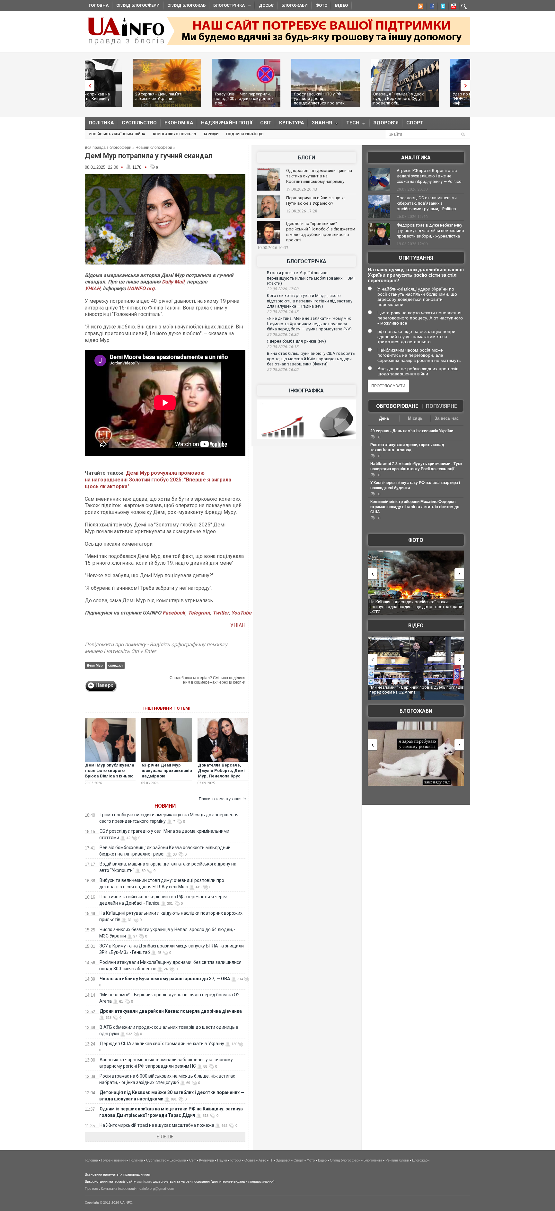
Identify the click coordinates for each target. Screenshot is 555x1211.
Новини (165, 806)
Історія (235, 1160)
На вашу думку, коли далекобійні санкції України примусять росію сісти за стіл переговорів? (416, 275)
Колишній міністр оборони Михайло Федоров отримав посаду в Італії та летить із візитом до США (414, 506)
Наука (222, 1160)
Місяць (415, 418)
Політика (101, 123)
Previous (88, 85)
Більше (165, 1136)
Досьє (266, 5)
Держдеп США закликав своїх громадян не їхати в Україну (162, 1043)
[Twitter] (441, 7)
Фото (321, 5)
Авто (262, 1160)
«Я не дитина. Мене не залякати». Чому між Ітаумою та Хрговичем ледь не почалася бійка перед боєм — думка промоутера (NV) (309, 323)
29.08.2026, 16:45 (282, 311)
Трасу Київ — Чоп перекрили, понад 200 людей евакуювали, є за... (197, 98)
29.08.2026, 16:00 (282, 369)
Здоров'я (386, 123)
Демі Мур (95, 665)
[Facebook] (430, 7)
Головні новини (113, 1160)
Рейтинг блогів (397, 1160)
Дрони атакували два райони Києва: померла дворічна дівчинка (171, 1011)
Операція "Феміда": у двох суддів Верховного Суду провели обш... (350, 98)
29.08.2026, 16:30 (282, 334)
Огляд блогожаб (186, 5)
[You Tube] (452, 7)
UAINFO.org (140, 288)
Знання (320, 124)
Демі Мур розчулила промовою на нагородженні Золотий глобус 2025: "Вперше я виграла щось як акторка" (158, 479)
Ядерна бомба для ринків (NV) (296, 341)
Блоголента (373, 1160)
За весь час (447, 418)
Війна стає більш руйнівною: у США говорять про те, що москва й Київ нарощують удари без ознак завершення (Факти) (311, 358)
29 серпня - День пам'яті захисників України (111, 96)
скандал (115, 665)
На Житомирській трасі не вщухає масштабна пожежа (157, 1125)
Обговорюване (397, 406)
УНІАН (92, 288)
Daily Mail (173, 282)
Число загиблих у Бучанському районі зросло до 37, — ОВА (165, 978)
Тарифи (210, 134)
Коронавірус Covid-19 (174, 134)
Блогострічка (227, 6)
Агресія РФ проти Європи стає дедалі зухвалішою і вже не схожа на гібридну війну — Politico (429, 176)
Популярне (441, 406)
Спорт (414, 123)
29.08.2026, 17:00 (282, 289)
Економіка (178, 123)
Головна (99, 5)
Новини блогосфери (154, 147)
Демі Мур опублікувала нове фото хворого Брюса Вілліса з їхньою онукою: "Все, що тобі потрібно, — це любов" (109, 776)
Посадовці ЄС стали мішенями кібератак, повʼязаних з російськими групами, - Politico (427, 203)
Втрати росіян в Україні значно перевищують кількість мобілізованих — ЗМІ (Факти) (311, 278)
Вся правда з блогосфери (108, 147)
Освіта (249, 1160)
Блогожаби (294, 5)
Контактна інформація (119, 1188)
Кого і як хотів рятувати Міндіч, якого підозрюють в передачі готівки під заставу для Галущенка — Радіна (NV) (309, 301)
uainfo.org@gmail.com (156, 1188)
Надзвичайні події (226, 123)
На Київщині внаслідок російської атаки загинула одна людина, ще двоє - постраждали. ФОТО (416, 606)
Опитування (416, 258)
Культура (291, 123)
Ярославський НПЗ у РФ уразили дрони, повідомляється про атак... (273, 98)
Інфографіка (306, 391)
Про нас (91, 1188)
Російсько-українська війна (117, 134)
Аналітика (416, 158)
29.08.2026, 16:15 (282, 347)
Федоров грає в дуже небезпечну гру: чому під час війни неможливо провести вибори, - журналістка (430, 230)
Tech (350, 124)
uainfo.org (144, 1181)
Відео (341, 5)
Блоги (306, 158)
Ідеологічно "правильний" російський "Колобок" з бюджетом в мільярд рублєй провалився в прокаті (320, 231)
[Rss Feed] (419, 7)
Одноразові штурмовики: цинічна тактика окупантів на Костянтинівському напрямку (319, 176)
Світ (265, 123)
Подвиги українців (244, 134)
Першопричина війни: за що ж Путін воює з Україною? (315, 200)
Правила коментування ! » (223, 799)
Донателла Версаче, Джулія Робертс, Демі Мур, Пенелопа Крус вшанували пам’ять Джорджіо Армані (221, 776)
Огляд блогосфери (138, 5)
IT (271, 1160)
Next (467, 85)
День (384, 418)
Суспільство (139, 123)
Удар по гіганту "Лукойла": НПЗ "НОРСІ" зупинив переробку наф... (435, 98)
